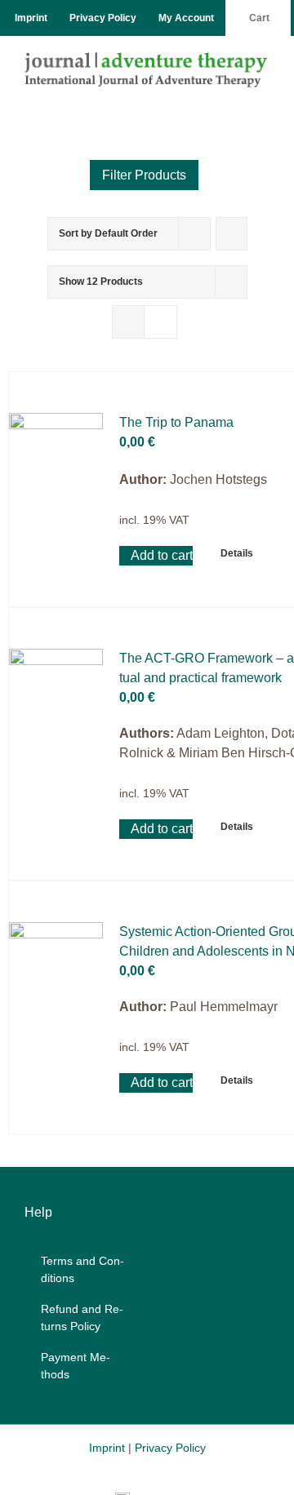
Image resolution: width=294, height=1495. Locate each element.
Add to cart (162, 555)
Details (236, 553)
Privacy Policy (170, 1447)
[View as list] (160, 322)
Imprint (107, 1447)
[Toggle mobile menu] (263, 95)
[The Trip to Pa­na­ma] (56, 460)
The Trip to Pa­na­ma (176, 422)
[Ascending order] (231, 234)
